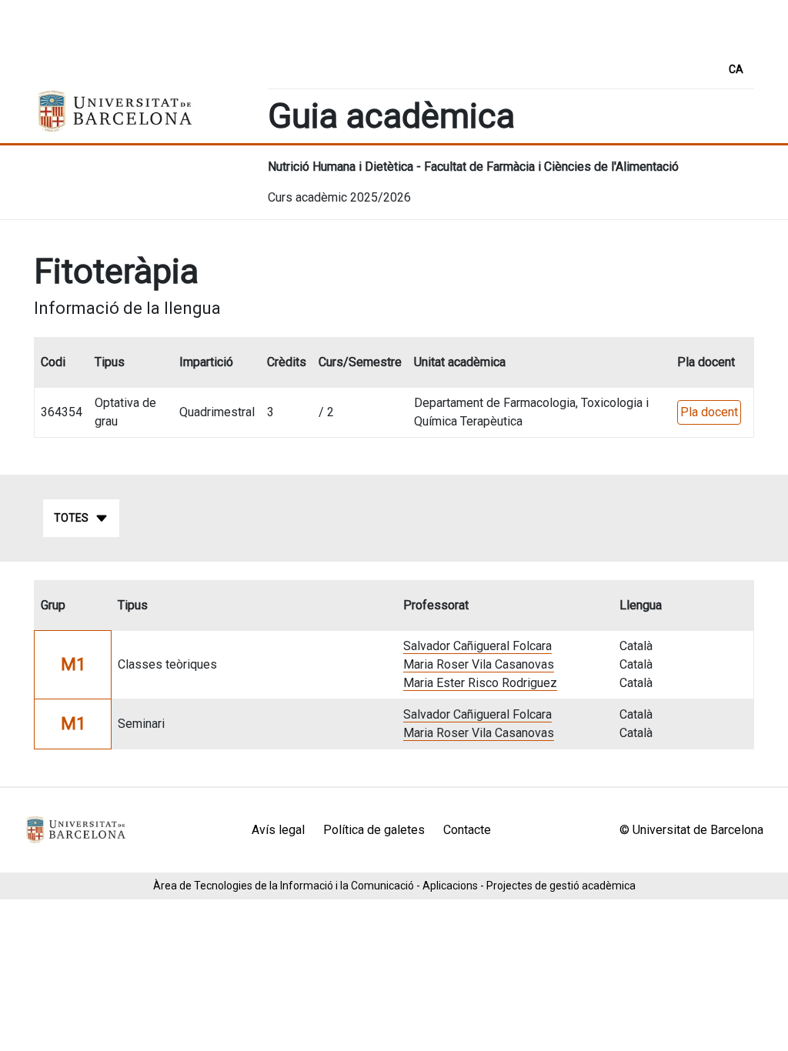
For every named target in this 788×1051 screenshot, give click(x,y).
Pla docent (709, 412)
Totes (71, 518)
